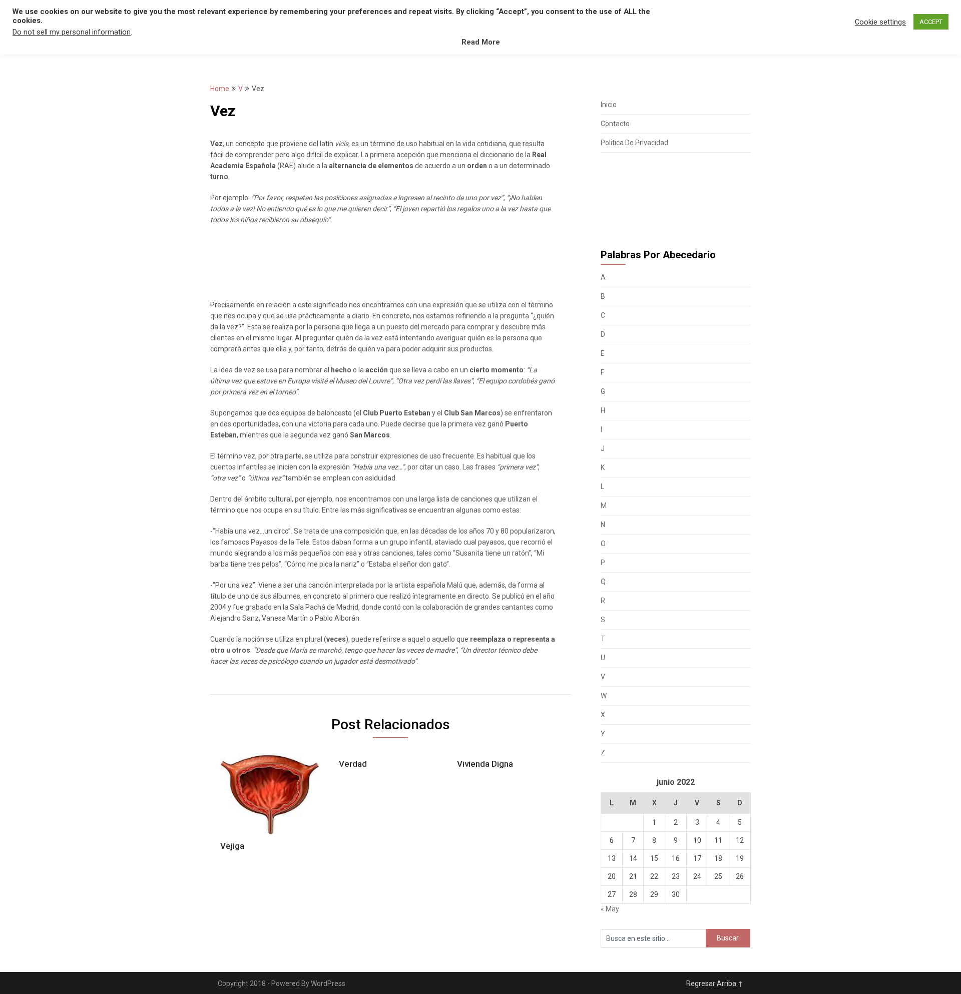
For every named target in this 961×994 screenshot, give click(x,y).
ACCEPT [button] (930, 22)
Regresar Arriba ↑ (714, 983)
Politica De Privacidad (634, 143)
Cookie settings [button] (880, 22)
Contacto (615, 124)
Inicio (609, 105)
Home (219, 89)
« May (610, 909)
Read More (480, 42)
